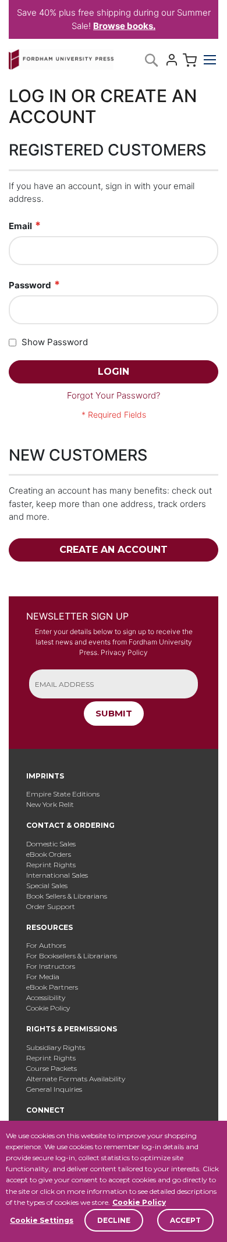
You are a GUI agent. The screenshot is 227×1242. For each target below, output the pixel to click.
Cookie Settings (41, 1220)
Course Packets (51, 1068)
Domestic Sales (51, 843)
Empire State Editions (63, 794)
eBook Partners (52, 987)
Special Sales (47, 885)
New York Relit (50, 804)
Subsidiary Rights (55, 1047)
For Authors (46, 945)
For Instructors (50, 966)
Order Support (50, 906)
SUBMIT (113, 713)
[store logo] (61, 57)
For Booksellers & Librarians (71, 955)
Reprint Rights (51, 864)
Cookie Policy (139, 1202)
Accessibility (45, 997)
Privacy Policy (124, 652)
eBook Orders (48, 854)
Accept (185, 1220)
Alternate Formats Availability (75, 1078)
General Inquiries (54, 1089)
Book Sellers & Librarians (66, 896)
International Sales (57, 875)
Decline (113, 1220)
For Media (42, 976)
